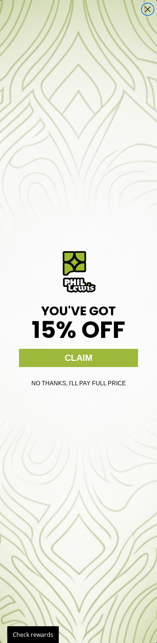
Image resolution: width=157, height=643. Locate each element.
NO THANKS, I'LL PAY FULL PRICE (78, 383)
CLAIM (78, 358)
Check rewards (33, 635)
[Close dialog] (147, 9)
